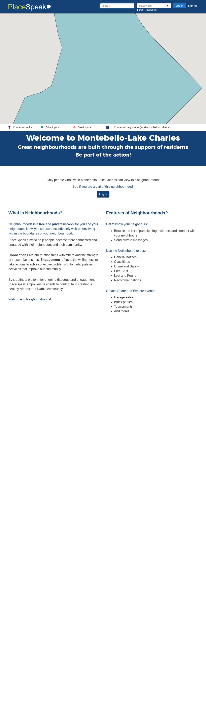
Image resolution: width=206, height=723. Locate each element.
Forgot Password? (147, 9)
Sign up (193, 5)
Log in (179, 5)
